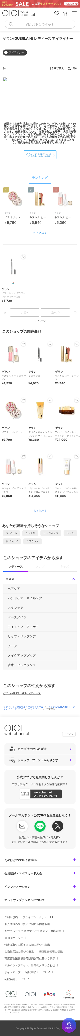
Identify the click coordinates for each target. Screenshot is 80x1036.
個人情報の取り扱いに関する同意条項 (27, 924)
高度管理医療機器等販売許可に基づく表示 (29, 958)
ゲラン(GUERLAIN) (58, 706)
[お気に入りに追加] (23, 344)
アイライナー (35, 709)
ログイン (68, 734)
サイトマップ (12, 972)
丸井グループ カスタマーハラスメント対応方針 (32, 931)
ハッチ (70, 533)
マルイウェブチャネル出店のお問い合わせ (29, 965)
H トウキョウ (51, 533)
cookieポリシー (13, 937)
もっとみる (40, 232)
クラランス (32, 541)
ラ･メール (11, 533)
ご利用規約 (11, 917)
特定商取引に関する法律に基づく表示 (27, 944)
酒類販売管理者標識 (51, 951)
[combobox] (40, 24)
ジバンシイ (12, 541)
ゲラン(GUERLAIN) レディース (22, 693)
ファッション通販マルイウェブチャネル (23, 706)
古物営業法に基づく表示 (19, 951)
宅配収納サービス (15, 979)
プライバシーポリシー (36, 917)
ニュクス (30, 533)
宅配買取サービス (36, 972)
